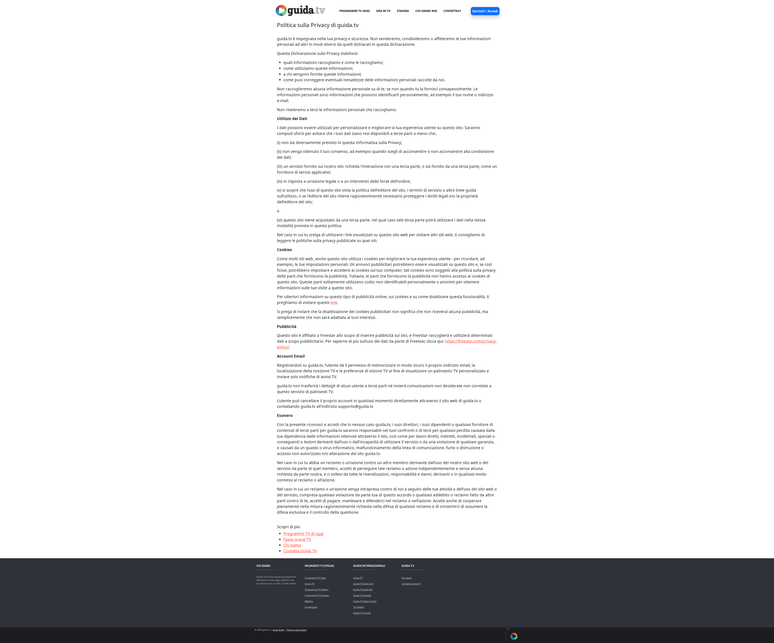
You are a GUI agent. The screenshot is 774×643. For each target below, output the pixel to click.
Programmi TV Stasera (316, 589)
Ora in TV (310, 583)
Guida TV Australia (362, 589)
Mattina (309, 601)
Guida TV (358, 577)
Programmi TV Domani (317, 595)
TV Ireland (358, 607)
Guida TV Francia (362, 612)
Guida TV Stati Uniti (363, 583)
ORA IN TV (383, 11)
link (334, 302)
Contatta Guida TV (300, 551)
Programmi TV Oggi (315, 577)
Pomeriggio (311, 607)
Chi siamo (292, 545)
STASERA (403, 11)
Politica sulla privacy (297, 629)
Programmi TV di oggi (303, 533)
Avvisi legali (278, 629)
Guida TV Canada (362, 595)
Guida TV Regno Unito (365, 601)
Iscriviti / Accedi (485, 11)
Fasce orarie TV (297, 539)
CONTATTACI (452, 11)
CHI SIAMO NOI (426, 11)
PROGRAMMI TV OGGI (354, 11)
